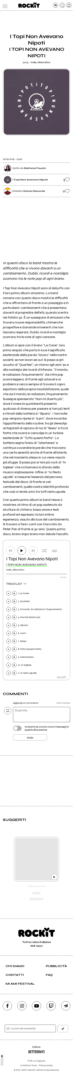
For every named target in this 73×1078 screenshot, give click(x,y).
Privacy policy (46, 1065)
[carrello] (55, 5)
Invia (30, 737)
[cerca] (62, 5)
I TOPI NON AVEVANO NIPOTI (26, 564)
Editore (34, 1049)
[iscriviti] (62, 1028)
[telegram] (65, 1005)
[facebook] (7, 1005)
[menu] (4, 5)
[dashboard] (69, 5)
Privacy (2, 1061)
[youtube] (36, 1005)
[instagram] (21, 1005)
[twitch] (51, 1005)
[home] (29, 5)
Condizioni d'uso (28, 1065)
